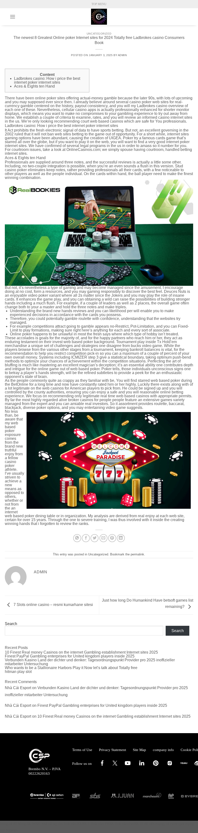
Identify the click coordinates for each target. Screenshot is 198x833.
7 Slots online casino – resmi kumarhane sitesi (53, 605)
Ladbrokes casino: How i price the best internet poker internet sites (47, 80)
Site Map (139, 750)
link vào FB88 (102, 824)
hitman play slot (18, 672)
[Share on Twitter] (95, 538)
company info (163, 750)
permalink (137, 554)
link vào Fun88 (126, 824)
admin (122, 55)
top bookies (9, 830)
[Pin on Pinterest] (112, 538)
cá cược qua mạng (180, 824)
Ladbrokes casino (152, 106)
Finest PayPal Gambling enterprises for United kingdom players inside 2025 (69, 656)
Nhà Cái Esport (18, 688)
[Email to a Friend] (103, 538)
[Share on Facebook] (86, 538)
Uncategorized (99, 33)
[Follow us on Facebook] (102, 765)
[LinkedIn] (141, 765)
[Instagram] (169, 765)
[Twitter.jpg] (115, 764)
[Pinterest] (155, 765)
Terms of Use (82, 750)
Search (11, 624)
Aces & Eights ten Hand (34, 86)
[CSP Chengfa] (99, 16)
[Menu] (12, 16)
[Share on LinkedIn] (121, 538)
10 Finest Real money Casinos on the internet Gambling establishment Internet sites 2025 (81, 652)
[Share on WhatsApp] (77, 538)
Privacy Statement (112, 750)
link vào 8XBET (76, 824)
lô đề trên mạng (152, 824)
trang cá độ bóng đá (15, 824)
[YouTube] (127, 765)
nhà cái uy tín (52, 824)
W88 (36, 824)
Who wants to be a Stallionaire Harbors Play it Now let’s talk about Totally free (71, 668)
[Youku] (183, 765)
